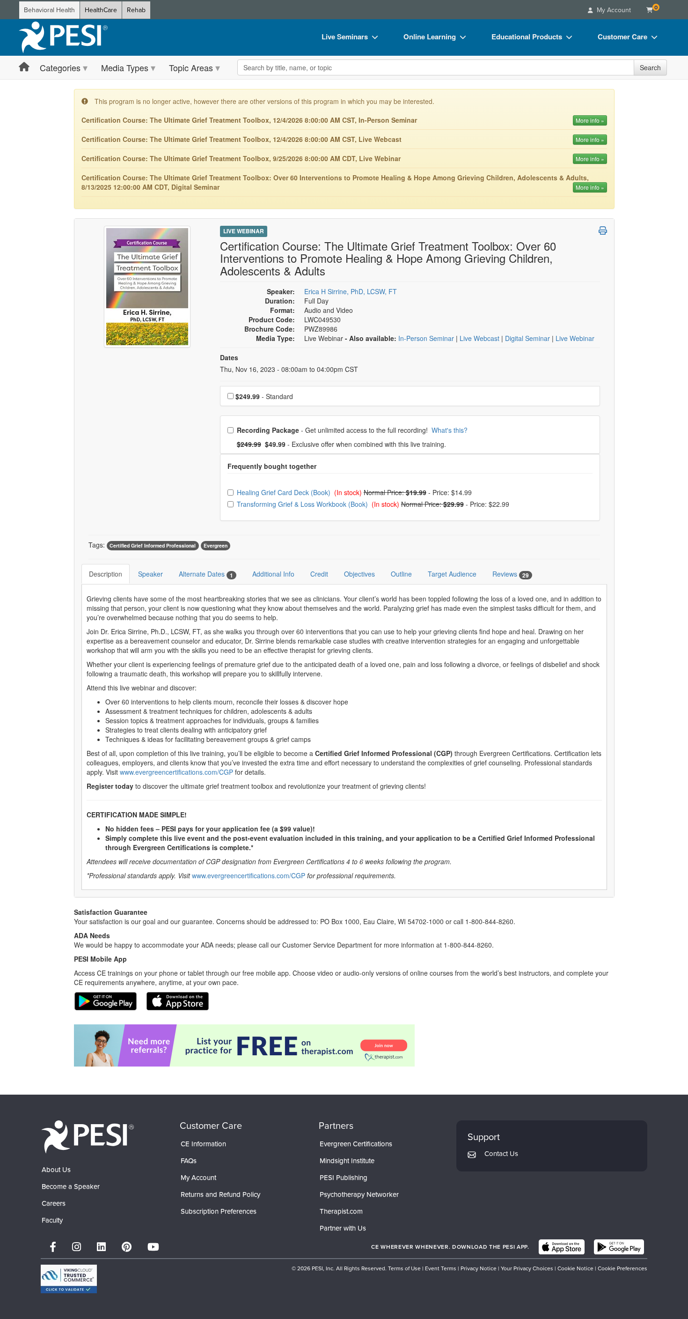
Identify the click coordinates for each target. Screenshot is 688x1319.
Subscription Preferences (218, 1211)
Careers (54, 1203)
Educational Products (526, 36)
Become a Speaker (71, 1186)
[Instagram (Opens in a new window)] (76, 1247)
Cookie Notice (575, 1268)
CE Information (203, 1144)
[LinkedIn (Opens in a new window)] (101, 1247)
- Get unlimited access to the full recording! (352, 430)
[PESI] (87, 1136)
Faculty (52, 1220)
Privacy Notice (479, 1268)
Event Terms (440, 1268)
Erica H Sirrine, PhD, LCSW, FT (350, 291)
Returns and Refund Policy (220, 1194)
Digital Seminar (528, 338)
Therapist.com (341, 1211)
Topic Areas (191, 67)
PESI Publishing (343, 1177)
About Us (56, 1169)
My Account (198, 1177)
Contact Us (501, 1154)
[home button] (24, 67)
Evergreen (215, 545)
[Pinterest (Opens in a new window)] (126, 1247)
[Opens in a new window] (344, 1045)
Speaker (150, 573)
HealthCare (101, 10)
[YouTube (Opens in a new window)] (153, 1247)
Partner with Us (343, 1228)
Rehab (136, 10)
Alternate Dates (206, 574)
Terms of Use (404, 1268)
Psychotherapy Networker (359, 1194)
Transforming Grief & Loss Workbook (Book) (303, 504)
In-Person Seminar (427, 338)
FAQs (189, 1161)
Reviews (510, 574)
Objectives (359, 573)
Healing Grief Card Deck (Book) (284, 492)
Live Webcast (480, 338)
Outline (401, 573)
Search (650, 67)
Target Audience (452, 573)
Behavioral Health (49, 10)
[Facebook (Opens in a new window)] (53, 1247)
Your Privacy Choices (527, 1268)
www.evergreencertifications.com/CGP (176, 772)
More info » (590, 120)
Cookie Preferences (622, 1268)
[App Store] (562, 1246)
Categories (60, 67)
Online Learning (429, 36)
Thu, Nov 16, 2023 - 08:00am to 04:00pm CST (289, 369)
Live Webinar (243, 231)
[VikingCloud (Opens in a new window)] (69, 1279)
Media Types (124, 67)
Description (105, 573)
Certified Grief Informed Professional (153, 545)
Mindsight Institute (347, 1161)
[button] (603, 230)
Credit (319, 573)
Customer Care (622, 36)
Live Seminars (345, 36)
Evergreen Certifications (356, 1144)
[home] (63, 37)
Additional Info (273, 573)
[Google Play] (619, 1246)
